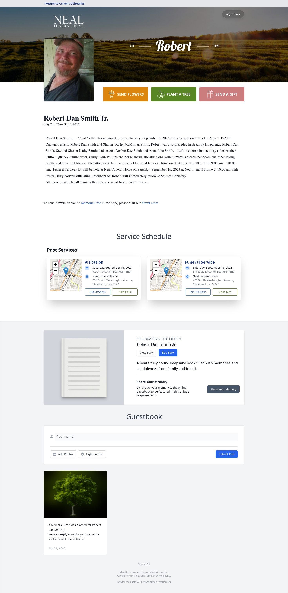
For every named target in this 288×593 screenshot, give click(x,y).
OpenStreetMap (148, 582)
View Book (146, 352)
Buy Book (168, 352)
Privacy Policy (133, 575)
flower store (150, 202)
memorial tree (91, 202)
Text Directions (97, 292)
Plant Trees (125, 292)
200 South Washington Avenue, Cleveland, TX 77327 (113, 282)
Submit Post (227, 454)
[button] (65, 271)
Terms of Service (155, 575)
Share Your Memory (223, 389)
